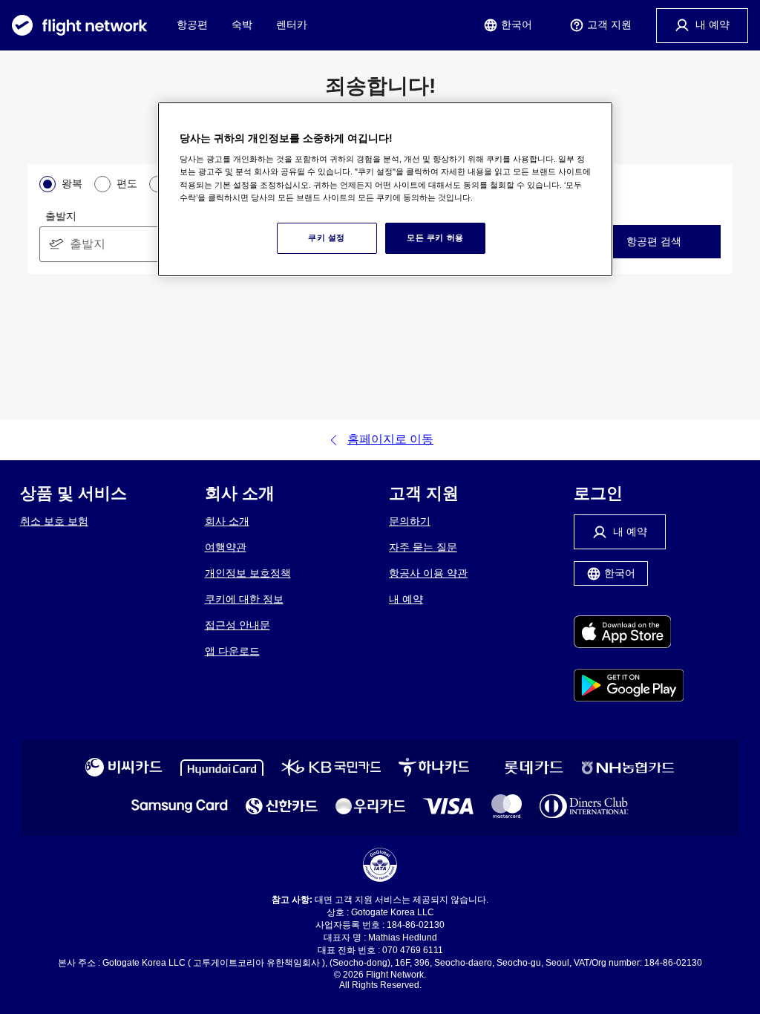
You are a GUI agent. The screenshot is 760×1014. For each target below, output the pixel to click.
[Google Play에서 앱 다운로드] (629, 686)
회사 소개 (227, 521)
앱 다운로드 (232, 651)
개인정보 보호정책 (248, 573)
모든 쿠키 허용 (435, 237)
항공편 (192, 24)
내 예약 (406, 599)
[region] (385, 189)
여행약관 (225, 547)
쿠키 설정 (326, 237)
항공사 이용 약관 (428, 573)
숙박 (242, 24)
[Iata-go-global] (380, 865)
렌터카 (291, 24)
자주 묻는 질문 (423, 547)
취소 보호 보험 (54, 521)
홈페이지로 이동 (390, 439)
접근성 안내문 (237, 625)
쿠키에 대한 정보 (244, 599)
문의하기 (409, 521)
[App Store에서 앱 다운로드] (629, 633)
